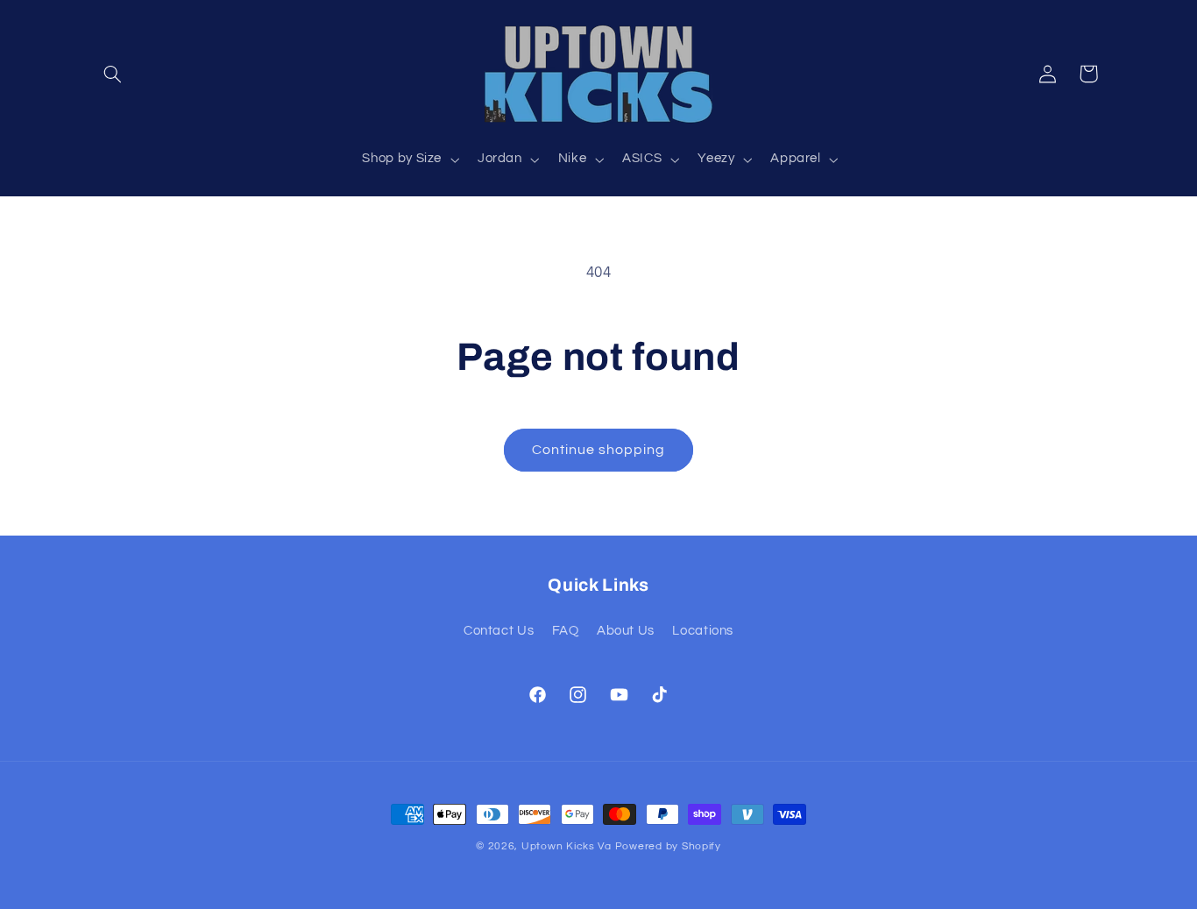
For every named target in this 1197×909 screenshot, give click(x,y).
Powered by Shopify (668, 846)
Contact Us (499, 630)
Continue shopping (599, 450)
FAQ (565, 630)
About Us (626, 630)
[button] (113, 73)
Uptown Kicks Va (566, 846)
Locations (702, 630)
